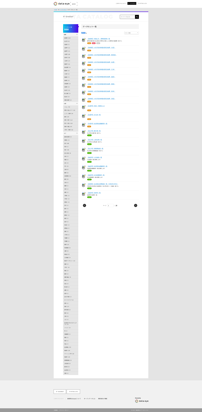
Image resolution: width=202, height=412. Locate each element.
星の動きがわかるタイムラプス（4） (70, 323)
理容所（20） (67, 357)
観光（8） (66, 179)
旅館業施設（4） (68, 360)
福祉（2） (66, 270)
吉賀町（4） (67, 87)
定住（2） (66, 283)
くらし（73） (67, 107)
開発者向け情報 (102, 399)
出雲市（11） (67, 47)
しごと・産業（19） (69, 113)
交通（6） (66, 169)
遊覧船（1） (67, 228)
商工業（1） (67, 287)
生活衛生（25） (68, 347)
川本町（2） (67, 74)
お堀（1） (66, 182)
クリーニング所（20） (69, 353)
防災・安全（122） (68, 123)
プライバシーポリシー (64, 410)
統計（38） (67, 150)
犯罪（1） (66, 373)
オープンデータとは (89, 399)
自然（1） (66, 221)
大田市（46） (67, 54)
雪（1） (66, 331)
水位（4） (66, 163)
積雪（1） (66, 337)
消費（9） (66, 251)
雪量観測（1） (67, 334)
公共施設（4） (67, 257)
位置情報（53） (68, 176)
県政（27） (67, 306)
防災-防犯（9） (67, 153)
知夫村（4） (67, 96)
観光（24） (67, 116)
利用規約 (56, 410)
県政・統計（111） (68, 120)
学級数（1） (67, 241)
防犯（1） (66, 146)
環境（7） (66, 280)
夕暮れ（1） (67, 195)
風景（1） (66, 231)
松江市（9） (67, 41)
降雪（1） (66, 340)
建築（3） (66, 290)
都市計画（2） (67, 309)
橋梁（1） (66, 218)
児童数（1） (67, 238)
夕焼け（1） (67, 199)
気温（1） (66, 344)
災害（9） (66, 316)
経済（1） (66, 293)
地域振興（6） (67, 247)
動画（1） (66, 185)
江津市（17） (67, 61)
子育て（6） (67, 267)
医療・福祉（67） (68, 126)
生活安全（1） (67, 370)
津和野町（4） (67, 83)
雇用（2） (66, 274)
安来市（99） (67, 57)
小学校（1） (67, 234)
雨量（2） (66, 159)
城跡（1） (66, 192)
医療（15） (67, 244)
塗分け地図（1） (68, 296)
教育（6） (66, 313)
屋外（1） (66, 208)
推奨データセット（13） (70, 261)
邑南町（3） (67, 80)
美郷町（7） (67, 77)
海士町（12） (67, 90)
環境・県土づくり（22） (70, 110)
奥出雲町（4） (67, 67)
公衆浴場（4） (67, 363)
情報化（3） (67, 140)
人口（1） (66, 319)
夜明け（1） (67, 202)
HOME (55, 9)
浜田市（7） (67, 44)
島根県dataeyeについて (74, 399)
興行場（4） (67, 366)
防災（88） (67, 143)
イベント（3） (67, 327)
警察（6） (66, 172)
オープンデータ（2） (69, 300)
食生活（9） (67, 254)
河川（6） (66, 166)
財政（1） (66, 303)
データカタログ (63, 9)
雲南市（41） (67, 64)
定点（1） (66, 205)
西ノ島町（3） (67, 93)
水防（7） (66, 156)
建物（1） (66, 212)
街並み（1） (67, 225)
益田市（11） (67, 51)
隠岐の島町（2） (68, 100)
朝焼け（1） (67, 215)
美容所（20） (67, 350)
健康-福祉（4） (67, 277)
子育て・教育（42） (69, 130)
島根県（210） (67, 38)
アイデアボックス (73, 391)
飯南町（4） (67, 70)
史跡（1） (66, 189)
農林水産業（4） (68, 137)
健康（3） (66, 264)
